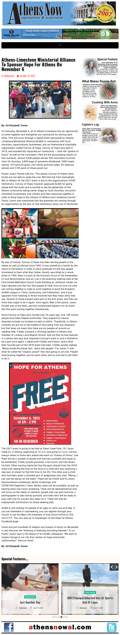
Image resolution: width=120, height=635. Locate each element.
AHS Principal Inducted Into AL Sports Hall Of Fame (30, 600)
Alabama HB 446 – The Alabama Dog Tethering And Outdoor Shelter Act (90, 600)
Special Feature (30, 592)
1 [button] (53, 617)
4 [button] (61, 617)
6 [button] (67, 617)
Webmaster (23, 607)
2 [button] (56, 617)
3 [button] (59, 617)
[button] (60, 44)
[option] (30, 589)
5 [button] (64, 617)
